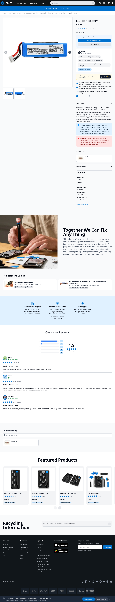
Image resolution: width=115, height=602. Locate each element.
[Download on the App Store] (61, 545)
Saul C (10, 357)
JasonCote (11, 396)
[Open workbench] (100, 3)
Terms (38, 553)
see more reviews (57, 416)
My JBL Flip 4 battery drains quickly (89, 57)
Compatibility (80, 151)
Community (23, 544)
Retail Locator (24, 550)
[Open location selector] (104, 3)
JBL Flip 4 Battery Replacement (23, 282)
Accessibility (40, 544)
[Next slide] (59, 507)
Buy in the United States (94, 40)
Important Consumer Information (43, 565)
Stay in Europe (94, 44)
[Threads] (107, 581)
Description (80, 104)
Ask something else (84, 69)
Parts (9, 13)
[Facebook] (86, 581)
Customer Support (8, 547)
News (21, 558)
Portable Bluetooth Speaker (30, 13)
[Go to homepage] (7, 3)
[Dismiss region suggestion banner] (110, 599)
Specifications (81, 167)
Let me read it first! (85, 550)
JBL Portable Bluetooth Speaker (49, 13)
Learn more (83, 138)
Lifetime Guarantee (42, 558)
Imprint (39, 547)
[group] (6, 52)
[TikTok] (82, 581)
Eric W (10, 376)
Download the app (60, 541)
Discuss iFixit (7, 550)
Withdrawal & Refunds (43, 556)
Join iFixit (105, 77)
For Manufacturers (25, 553)
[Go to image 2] (39, 85)
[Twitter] (90, 581)
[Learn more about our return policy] (89, 96)
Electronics (16, 13)
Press (21, 556)
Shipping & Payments (43, 561)
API (4, 556)
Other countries (101, 599)
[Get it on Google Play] (61, 551)
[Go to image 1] (37, 85)
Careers (5, 553)
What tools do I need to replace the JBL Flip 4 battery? (92, 65)
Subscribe (108, 547)
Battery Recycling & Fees (44, 569)
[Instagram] (93, 581)
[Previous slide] (55, 507)
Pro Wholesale (24, 547)
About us (5, 544)
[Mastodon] (100, 581)
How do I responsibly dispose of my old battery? (59, 524)
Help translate (7, 581)
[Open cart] (108, 3)
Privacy (39, 550)
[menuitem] (21, 3)
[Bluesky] (104, 582)
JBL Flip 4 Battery (73, 13)
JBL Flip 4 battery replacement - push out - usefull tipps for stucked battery (87, 282)
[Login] (112, 3)
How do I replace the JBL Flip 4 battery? (90, 60)
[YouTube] (97, 581)
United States (88, 599)
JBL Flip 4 (63, 13)
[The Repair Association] (111, 581)
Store (4, 13)
